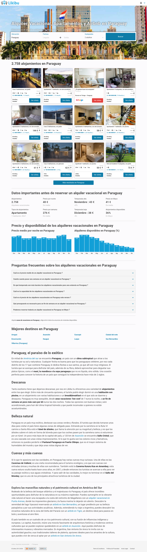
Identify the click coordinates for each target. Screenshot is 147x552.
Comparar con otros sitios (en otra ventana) (122, 43)
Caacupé (77, 335)
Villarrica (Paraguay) (20, 343)
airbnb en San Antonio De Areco (66, 535)
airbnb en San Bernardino (65, 504)
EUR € (42, 548)
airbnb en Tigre (75, 511)
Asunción (46, 335)
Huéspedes (89, 34)
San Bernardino (112, 339)
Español (31, 548)
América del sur (31, 358)
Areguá (14, 335)
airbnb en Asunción (71, 526)
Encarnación (16, 339)
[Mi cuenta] (143, 3)
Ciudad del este (112, 335)
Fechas (45, 34)
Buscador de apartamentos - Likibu (10, 2)
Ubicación (15, 34)
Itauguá (46, 339)
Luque (76, 339)
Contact (132, 548)
